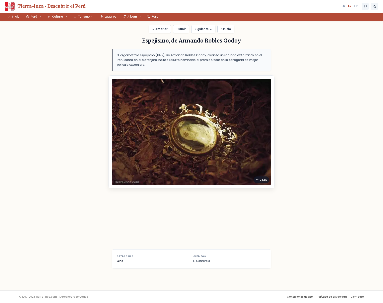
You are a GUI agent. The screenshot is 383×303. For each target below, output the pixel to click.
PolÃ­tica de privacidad (332, 297)
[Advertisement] (191, 221)
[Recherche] (365, 6)
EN (343, 6)
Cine (120, 261)
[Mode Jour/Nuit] (374, 6)
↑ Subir (181, 29)
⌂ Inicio (226, 29)
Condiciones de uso (300, 297)
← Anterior (160, 29)
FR (356, 6)
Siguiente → (203, 29)
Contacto (357, 297)
